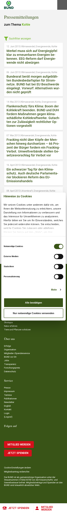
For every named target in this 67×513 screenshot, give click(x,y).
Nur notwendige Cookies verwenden (33, 313)
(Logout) (8, 417)
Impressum (9, 391)
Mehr (54, 289)
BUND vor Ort (10, 357)
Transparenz (10, 364)
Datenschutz (10, 371)
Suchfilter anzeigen (20, 38)
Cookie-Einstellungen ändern (17, 467)
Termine (8, 395)
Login (6, 413)
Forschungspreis (12, 368)
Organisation (10, 349)
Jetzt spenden (18, 508)
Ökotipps (8, 322)
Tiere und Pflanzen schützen (17, 329)
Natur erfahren (10, 326)
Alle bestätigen (33, 302)
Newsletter (9, 402)
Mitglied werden (47, 508)
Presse (7, 387)
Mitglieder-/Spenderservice (17, 353)
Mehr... (38, 485)
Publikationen (10, 398)
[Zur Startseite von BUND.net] (9, 5)
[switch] (58, 256)
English (7, 406)
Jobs (6, 360)
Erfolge (7, 346)
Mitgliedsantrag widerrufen (16, 471)
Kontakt (7, 409)
